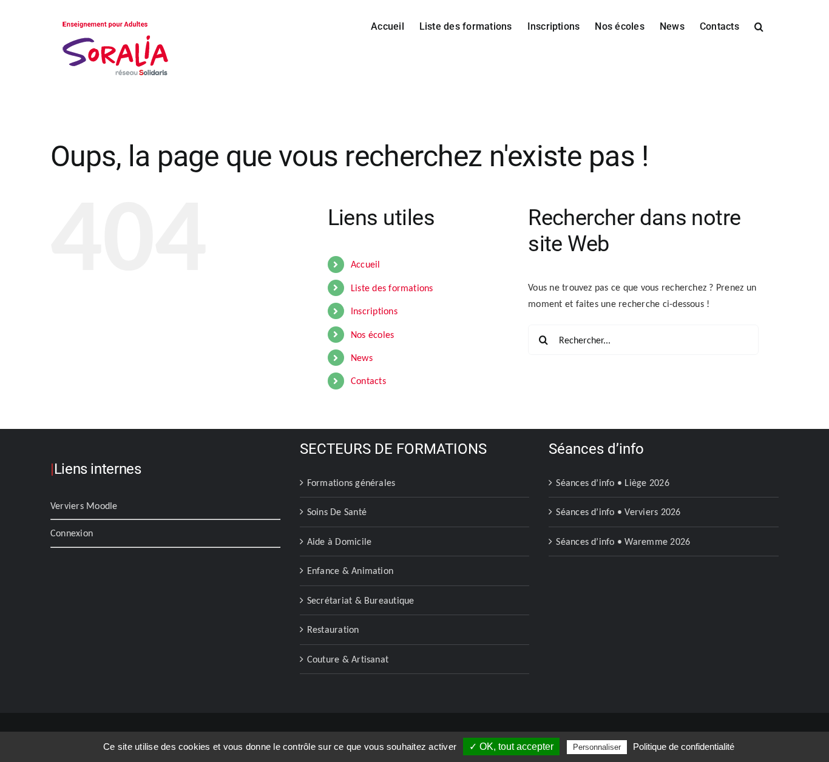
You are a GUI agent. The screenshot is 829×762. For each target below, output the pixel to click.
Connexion (71, 533)
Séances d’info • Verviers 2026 (618, 512)
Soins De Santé (337, 512)
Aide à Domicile (339, 541)
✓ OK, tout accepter (511, 746)
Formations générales (351, 482)
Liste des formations (392, 288)
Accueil (366, 264)
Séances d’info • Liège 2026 (612, 482)
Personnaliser (597, 747)
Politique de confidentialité (683, 746)
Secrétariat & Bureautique (360, 600)
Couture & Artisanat (348, 659)
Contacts (368, 380)
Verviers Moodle (84, 505)
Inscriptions (374, 311)
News (362, 357)
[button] (758, 25)
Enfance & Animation (350, 570)
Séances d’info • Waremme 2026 (623, 541)
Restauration (333, 629)
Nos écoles (372, 334)
